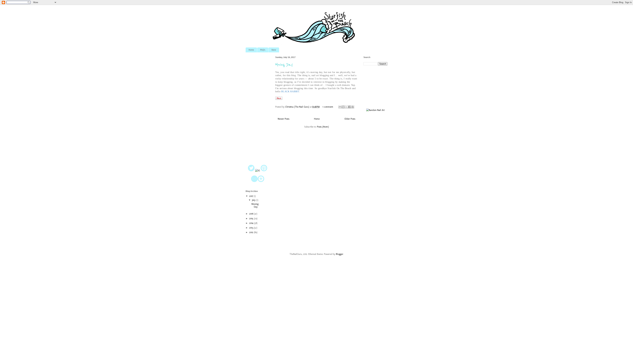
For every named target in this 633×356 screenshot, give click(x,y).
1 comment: (328, 106)
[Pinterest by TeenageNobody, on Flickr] (264, 170)
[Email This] (340, 107)
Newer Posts (283, 118)
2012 (251, 232)
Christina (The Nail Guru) (297, 106)
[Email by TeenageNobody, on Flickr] (254, 181)
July (254, 200)
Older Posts (349, 118)
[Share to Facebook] (349, 107)
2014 (251, 223)
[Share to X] (346, 107)
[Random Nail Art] (375, 110)
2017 (251, 196)
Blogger (339, 254)
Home (251, 50)
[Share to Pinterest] (352, 107)
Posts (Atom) (323, 126)
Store (273, 50)
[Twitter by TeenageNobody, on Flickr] (251, 170)
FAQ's (262, 50)
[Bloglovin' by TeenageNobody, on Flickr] (261, 181)
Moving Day (284, 64)
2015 (251, 218)
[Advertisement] (258, 106)
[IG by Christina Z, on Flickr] (257, 170)
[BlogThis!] (343, 107)
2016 (251, 213)
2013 (251, 227)
